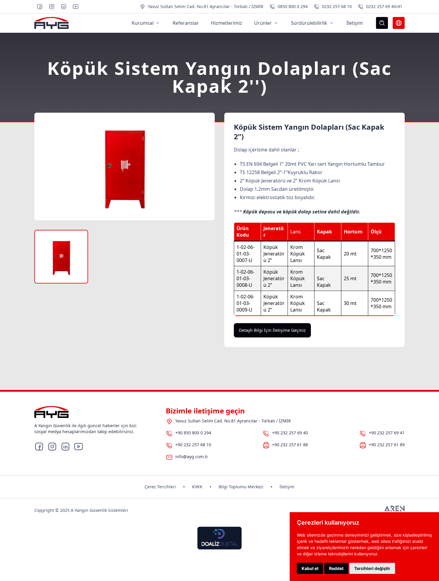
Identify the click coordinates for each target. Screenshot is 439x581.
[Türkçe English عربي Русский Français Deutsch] (399, 23)
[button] (61, 256)
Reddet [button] (336, 568)
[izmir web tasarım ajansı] (394, 510)
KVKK (197, 486)
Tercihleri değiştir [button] (372, 568)
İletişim (287, 486)
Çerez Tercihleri (160, 486)
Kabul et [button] (310, 568)
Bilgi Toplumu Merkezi (241, 486)
